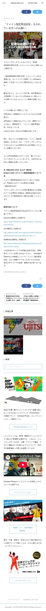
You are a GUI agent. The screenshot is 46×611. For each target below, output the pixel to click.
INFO (4, 3)
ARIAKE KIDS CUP (17, 3)
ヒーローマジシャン (23, 580)
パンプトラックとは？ (23, 492)
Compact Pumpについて (23, 427)
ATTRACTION (32, 3)
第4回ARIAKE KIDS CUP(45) (12, 272)
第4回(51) (23, 272)
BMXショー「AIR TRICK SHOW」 (23, 529)
